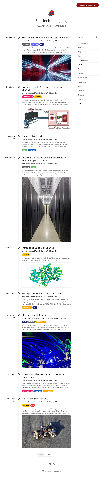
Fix (79, 69)
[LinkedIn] (51, 464)
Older (48, 455)
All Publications (83, 43)
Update (80, 103)
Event (80, 65)
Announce (81, 47)
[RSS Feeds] (54, 464)
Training (80, 99)
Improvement (82, 78)
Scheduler (81, 90)
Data (79, 56)
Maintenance (82, 82)
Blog (79, 52)
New (79, 86)
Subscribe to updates (87, 5)
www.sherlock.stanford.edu (51, 25)
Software (81, 95)
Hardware (81, 73)
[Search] (96, 37)
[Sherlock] (51, 13)
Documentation (83, 60)
